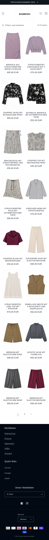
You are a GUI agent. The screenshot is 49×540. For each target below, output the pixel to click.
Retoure (8, 439)
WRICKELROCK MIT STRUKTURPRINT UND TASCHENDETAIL (13, 163)
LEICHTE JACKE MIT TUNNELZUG (36, 353)
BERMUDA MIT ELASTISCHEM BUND (12, 353)
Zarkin (21, 536)
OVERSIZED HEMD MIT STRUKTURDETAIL (36, 210)
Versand (8, 453)
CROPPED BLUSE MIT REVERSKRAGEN (13, 260)
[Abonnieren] (41, 494)
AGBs (7, 449)
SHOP (7, 478)
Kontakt (8, 473)
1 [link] (18, 414)
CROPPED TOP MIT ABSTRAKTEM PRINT (36, 162)
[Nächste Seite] (31, 414)
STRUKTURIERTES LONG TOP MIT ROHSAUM (12, 306)
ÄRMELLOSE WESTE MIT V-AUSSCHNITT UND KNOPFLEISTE (36, 306)
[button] (3, 13)
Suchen (8, 468)
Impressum (9, 443)
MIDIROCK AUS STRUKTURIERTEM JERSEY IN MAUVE (12, 67)
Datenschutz (10, 434)
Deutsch (23, 519)
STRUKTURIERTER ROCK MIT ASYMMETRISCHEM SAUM (13, 212)
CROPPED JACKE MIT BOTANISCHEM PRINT (13, 114)
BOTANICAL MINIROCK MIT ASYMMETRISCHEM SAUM (36, 115)
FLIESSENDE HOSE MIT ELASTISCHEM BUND (36, 260)
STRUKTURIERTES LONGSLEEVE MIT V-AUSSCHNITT (36, 67)
